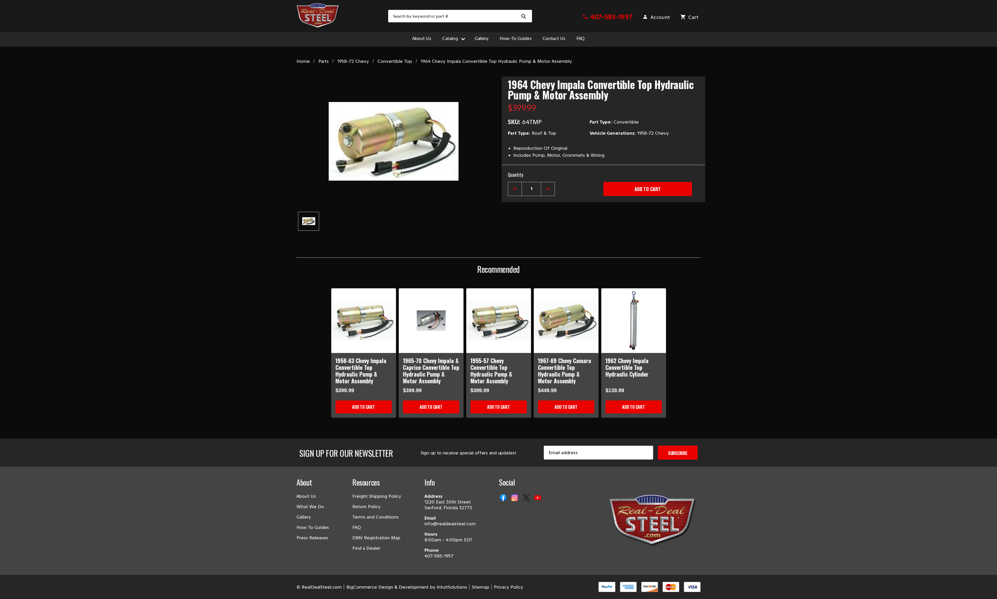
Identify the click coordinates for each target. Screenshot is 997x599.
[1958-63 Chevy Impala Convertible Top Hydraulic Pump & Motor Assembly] (363, 320)
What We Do (310, 506)
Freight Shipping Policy (376, 496)
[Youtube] (538, 498)
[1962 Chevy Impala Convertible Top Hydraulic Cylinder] (633, 320)
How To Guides (313, 527)
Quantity (515, 174)
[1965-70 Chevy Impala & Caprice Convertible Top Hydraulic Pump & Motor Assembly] (431, 320)
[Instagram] (515, 498)
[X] (526, 498)
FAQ (580, 38)
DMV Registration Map (376, 538)
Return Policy (366, 506)
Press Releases (312, 538)
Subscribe (678, 453)
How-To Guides (516, 38)
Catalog (450, 38)
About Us (421, 38)
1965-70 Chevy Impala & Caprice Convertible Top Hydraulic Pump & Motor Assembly (431, 370)
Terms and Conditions (375, 517)
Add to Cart (363, 407)
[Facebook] (503, 498)
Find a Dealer (366, 548)
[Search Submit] (524, 16)
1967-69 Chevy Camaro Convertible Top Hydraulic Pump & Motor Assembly (564, 370)
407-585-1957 (439, 556)
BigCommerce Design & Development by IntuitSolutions (406, 587)
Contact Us (554, 38)
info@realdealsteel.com (450, 524)
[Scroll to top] (10, 588)
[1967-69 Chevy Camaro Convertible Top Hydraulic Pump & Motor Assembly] (566, 320)
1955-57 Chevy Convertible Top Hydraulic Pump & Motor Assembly (491, 370)
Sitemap (480, 587)
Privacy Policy (508, 587)
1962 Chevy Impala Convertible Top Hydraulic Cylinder (627, 367)
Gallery (482, 38)
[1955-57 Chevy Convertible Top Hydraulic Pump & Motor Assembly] (498, 320)
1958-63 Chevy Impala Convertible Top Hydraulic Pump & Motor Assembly (360, 370)
